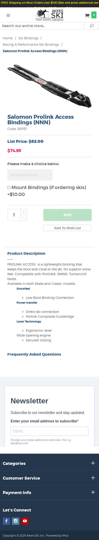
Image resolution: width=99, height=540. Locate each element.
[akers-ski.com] (49, 14)
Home (8, 38)
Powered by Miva (57, 535)
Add (67, 214)
